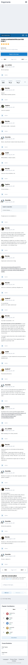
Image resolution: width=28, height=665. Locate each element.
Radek (10, 618)
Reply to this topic (14, 54)
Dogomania (5, 2)
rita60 (7, 153)
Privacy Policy (13, 659)
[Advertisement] (14, 19)
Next (23, 59)
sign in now (8, 578)
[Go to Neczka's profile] (2, 89)
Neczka (4, 48)
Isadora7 (7, 298)
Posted (9, 66)
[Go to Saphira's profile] (2, 106)
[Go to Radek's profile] (7, 618)
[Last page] (26, 59)
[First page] (2, 59)
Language (5, 659)
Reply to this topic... (9, 584)
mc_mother (8, 65)
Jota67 (11, 632)
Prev (5, 59)
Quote (6, 75)
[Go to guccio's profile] (7, 623)
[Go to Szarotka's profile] (2, 137)
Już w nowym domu (13, 49)
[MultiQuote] (2, 75)
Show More (14, 637)
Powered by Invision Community (14, 662)
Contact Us (21, 659)
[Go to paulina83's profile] (7, 628)
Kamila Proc (12, 613)
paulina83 (11, 627)
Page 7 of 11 (14, 59)
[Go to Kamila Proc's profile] (7, 613)
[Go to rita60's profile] (2, 153)
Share (7, 592)
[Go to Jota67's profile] (7, 633)
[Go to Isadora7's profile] (2, 299)
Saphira (7, 105)
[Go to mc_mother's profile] (2, 65)
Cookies (14, 661)
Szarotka (8, 137)
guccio (11, 622)
